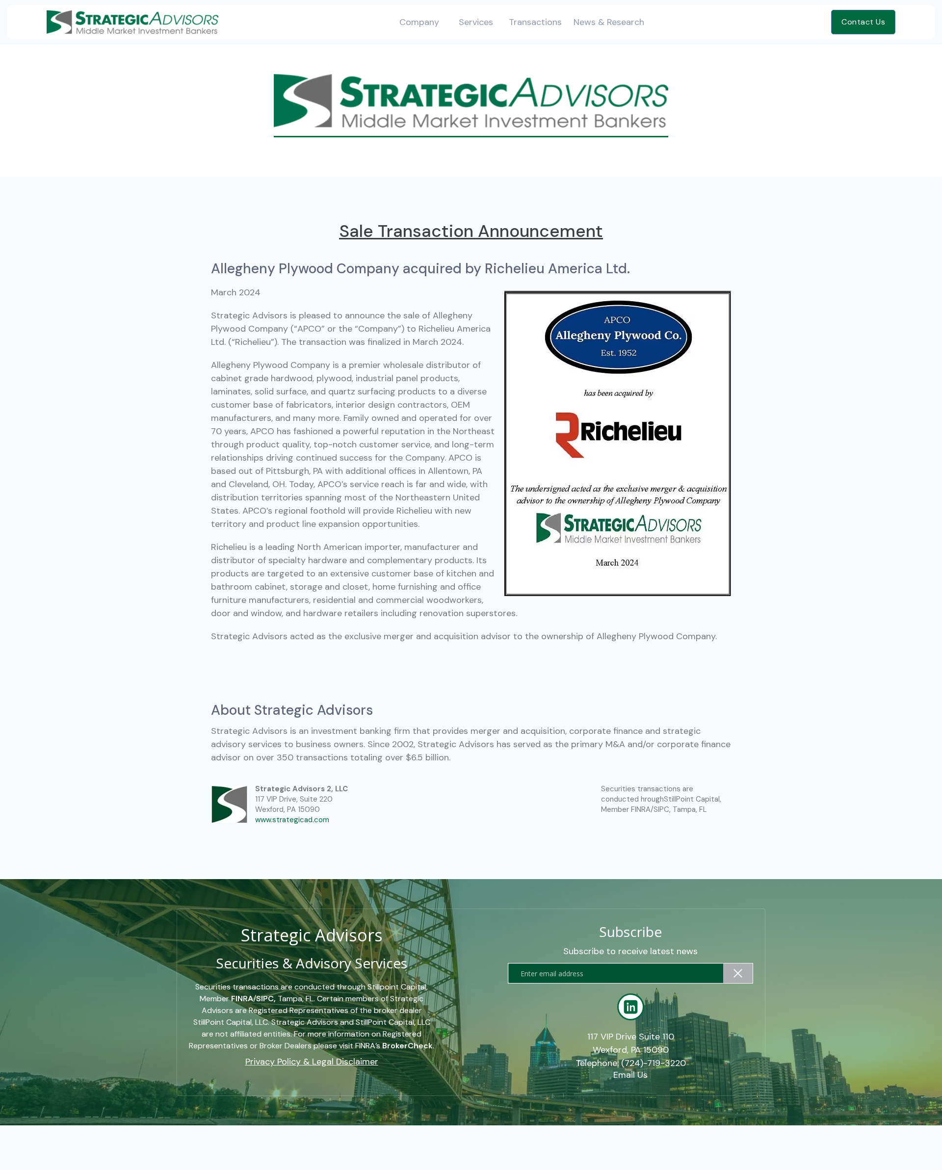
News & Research (609, 22)
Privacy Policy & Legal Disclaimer (311, 1062)
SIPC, (266, 998)
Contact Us (863, 22)
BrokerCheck (407, 1045)
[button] (419, 22)
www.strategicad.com (292, 820)
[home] (132, 21)
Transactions (535, 22)
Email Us (630, 1075)
